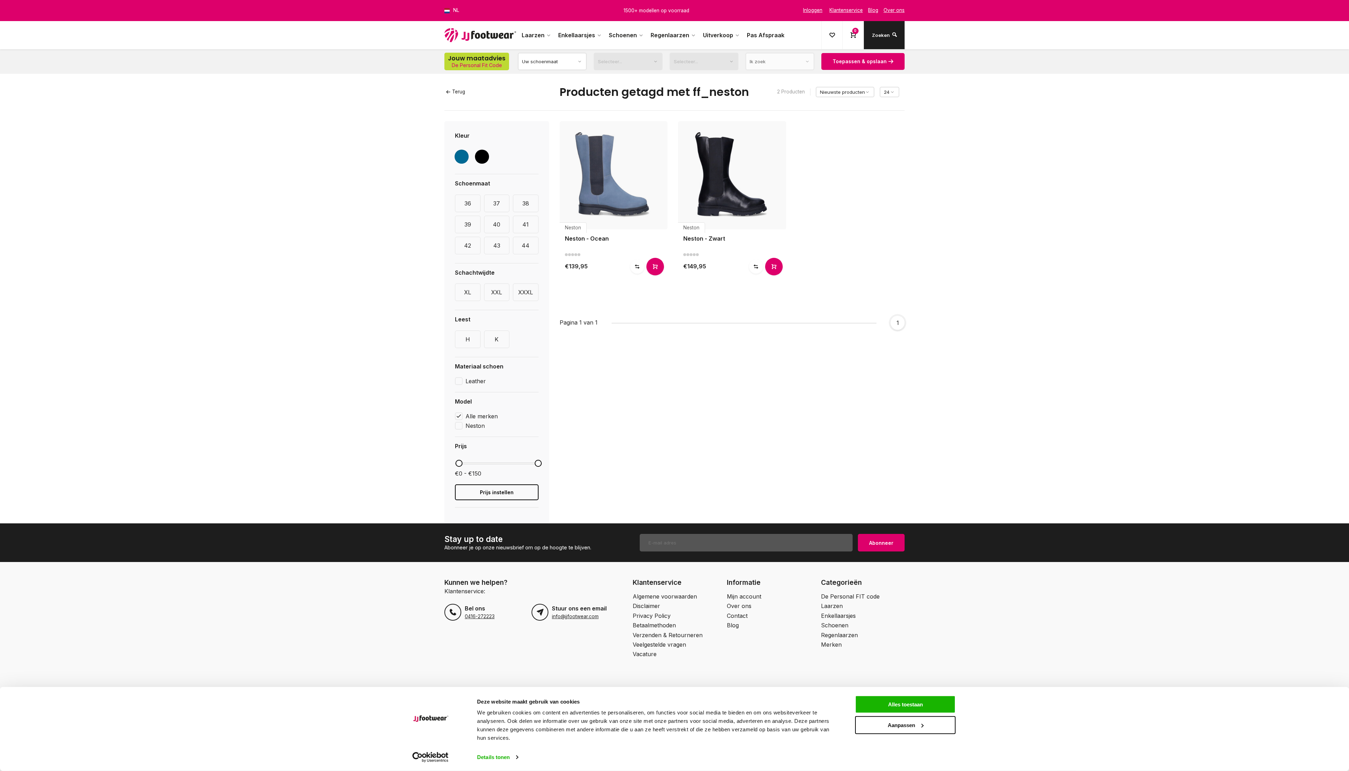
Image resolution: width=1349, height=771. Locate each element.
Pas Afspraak (765, 35)
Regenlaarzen (670, 35)
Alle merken (481, 416)
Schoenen (623, 35)
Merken (831, 644)
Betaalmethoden (654, 625)
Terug (458, 91)
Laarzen (533, 35)
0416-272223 (480, 616)
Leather (475, 381)
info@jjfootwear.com (575, 616)
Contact (737, 615)
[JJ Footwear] (480, 35)
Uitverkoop (718, 35)
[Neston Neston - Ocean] (614, 175)
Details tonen (493, 757)
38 (525, 203)
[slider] (458, 463)
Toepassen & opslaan (860, 61)
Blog (733, 625)
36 (467, 203)
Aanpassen (901, 725)
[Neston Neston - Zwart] (732, 175)
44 (525, 245)
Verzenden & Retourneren (668, 635)
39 (467, 224)
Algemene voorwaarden (665, 596)
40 (496, 224)
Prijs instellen (497, 492)
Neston (475, 425)
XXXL (525, 292)
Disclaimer (646, 605)
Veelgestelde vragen (659, 644)
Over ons (739, 605)
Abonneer (881, 543)
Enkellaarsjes (576, 35)
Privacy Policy (652, 615)
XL (467, 292)
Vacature (645, 654)
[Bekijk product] (655, 266)
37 (496, 203)
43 (496, 245)
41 (525, 224)
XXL (496, 292)
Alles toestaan (905, 704)
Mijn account (744, 596)
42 (467, 245)
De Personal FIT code (850, 596)
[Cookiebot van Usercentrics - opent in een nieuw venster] (430, 757)
